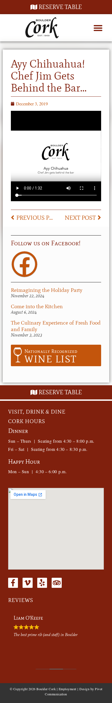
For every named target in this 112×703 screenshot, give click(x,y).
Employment (67, 689)
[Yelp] (42, 583)
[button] (98, 28)
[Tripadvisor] (56, 583)
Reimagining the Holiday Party (46, 290)
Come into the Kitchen (37, 306)
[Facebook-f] (13, 583)
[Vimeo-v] (27, 583)
